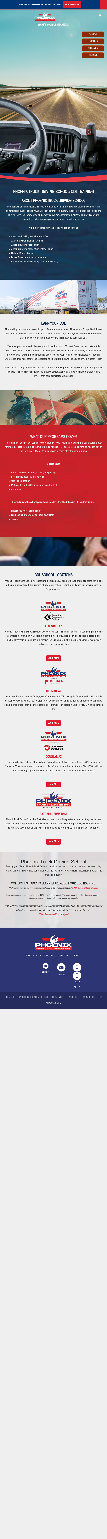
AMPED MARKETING (53, 1003)
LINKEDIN (45, 972)
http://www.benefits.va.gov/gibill (54, 914)
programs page (95, 443)
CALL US (77, 982)
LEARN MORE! (72, 4)
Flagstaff (93, 34)
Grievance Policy (47, 955)
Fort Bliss (93, 41)
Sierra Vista (93, 48)
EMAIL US (61, 975)
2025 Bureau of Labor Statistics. (85, 888)
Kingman (93, 55)
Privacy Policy (31, 955)
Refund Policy (63, 955)
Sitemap (76, 955)
